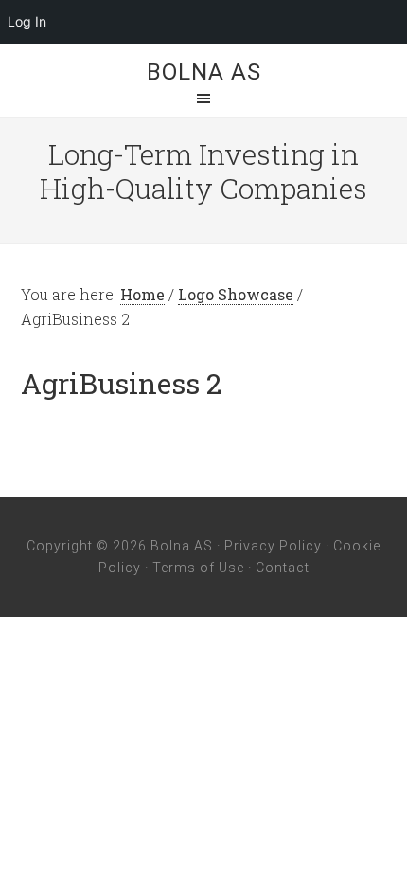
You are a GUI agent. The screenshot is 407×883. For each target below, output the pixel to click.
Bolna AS (204, 72)
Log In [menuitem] (27, 21)
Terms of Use (198, 567)
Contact (283, 567)
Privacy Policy (273, 545)
